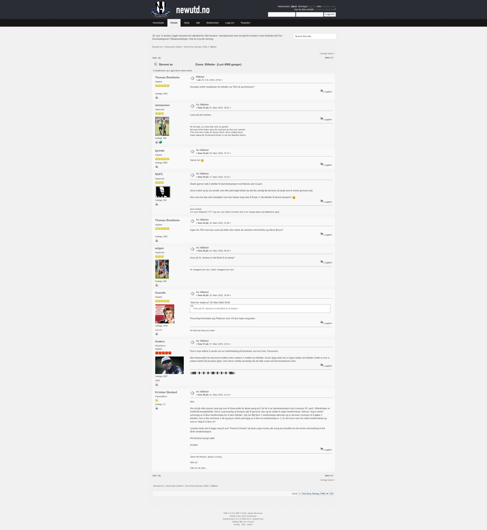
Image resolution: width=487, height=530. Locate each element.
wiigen (159, 248)
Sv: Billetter (202, 104)
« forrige (323, 53)
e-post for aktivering (324, 9)
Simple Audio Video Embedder (243, 516)
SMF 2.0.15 (229, 513)
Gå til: (294, 494)
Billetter (200, 77)
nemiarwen (162, 105)
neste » (331, 53)
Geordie (160, 292)
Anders (160, 341)
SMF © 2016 (241, 513)
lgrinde (159, 150)
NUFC (159, 174)
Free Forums (248, 522)
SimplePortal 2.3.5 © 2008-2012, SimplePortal (243, 519)
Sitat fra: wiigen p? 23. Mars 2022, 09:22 (210, 302)
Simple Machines (255, 513)
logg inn (312, 6)
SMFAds (235, 522)
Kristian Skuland (166, 392)
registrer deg (328, 6)
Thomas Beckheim (167, 77)
